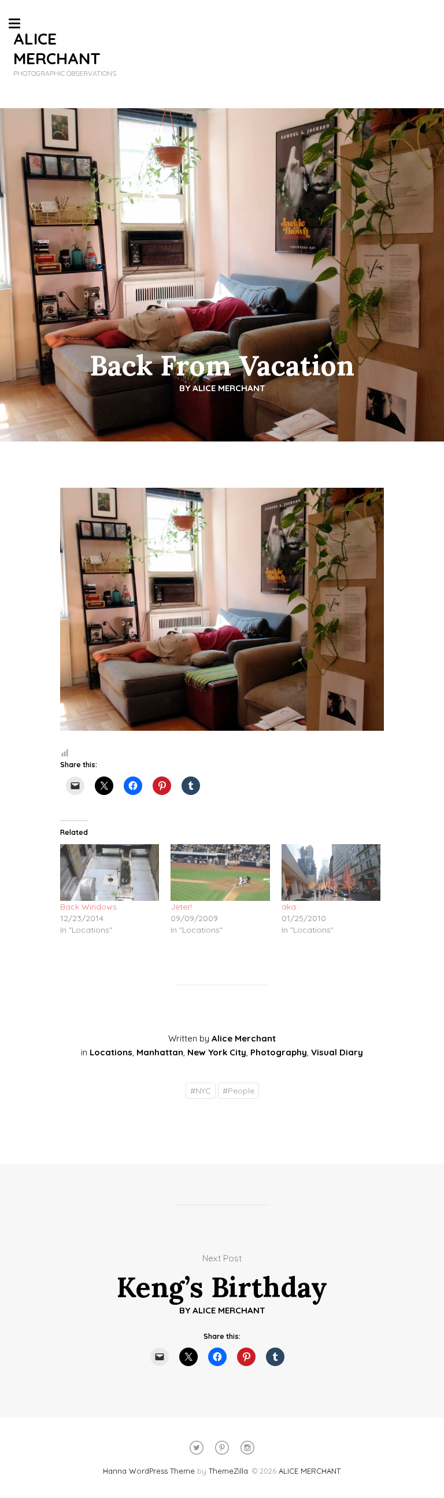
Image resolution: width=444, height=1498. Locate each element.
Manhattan (159, 1052)
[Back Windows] (109, 872)
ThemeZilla (228, 1470)
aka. (290, 906)
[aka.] (331, 872)
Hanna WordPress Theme (149, 1470)
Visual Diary (337, 1052)
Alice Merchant (229, 387)
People (238, 1090)
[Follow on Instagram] (247, 1448)
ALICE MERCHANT (57, 48)
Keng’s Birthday (222, 1287)
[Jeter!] (220, 872)
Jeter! (181, 906)
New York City (216, 1052)
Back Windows (88, 906)
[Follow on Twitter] (197, 1448)
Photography (278, 1052)
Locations (111, 1052)
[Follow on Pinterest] (222, 1448)
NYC (200, 1090)
